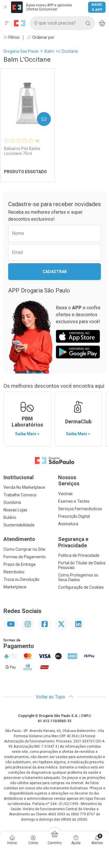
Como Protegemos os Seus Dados (78, 577)
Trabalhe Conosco (20, 495)
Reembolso (13, 572)
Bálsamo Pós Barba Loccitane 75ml (22, 151)
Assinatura (68, 524)
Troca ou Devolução (21, 579)
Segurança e (73, 542)
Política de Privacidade (78, 555)
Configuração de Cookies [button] (81, 587)
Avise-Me (39, 119)
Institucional (18, 477)
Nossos (68, 480)
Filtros (13, 37)
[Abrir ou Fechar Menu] (7, 23)
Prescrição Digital (74, 516)
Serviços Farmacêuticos (80, 508)
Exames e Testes (74, 501)
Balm (49, 51)
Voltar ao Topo (51, 697)
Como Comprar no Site (24, 549)
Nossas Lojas (15, 510)
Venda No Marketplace (24, 487)
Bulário (9, 517)
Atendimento (19, 539)
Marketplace (14, 587)
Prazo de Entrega (19, 564)
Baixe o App (97, 7)
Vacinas (65, 493)
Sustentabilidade (19, 525)
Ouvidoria (12, 502)
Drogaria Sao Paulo (21, 51)
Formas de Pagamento (24, 557)
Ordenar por (42, 37)
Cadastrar (54, 271)
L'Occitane (68, 51)
